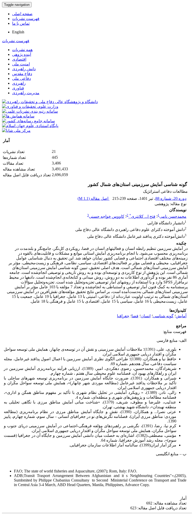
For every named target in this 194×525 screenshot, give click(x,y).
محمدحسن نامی (172, 216)
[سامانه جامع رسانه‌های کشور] (28, 121)
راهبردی (19, 83)
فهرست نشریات (25, 18)
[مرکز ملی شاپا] (16, 130)
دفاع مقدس (22, 73)
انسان (146, 316)
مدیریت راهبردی (25, 93)
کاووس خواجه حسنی (106, 216)
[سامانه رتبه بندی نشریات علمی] (30, 111)
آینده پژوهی (21, 54)
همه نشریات (22, 49)
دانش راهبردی (24, 69)
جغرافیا (123, 316)
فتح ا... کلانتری (142, 216)
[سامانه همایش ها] (18, 116)
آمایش (181, 316)
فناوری (18, 88)
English (18, 32)
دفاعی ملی (21, 78)
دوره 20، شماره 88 (170, 198)
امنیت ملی (21, 64)
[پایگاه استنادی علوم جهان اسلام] (30, 126)
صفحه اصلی (22, 14)
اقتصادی (19, 59)
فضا (135, 316)
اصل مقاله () (93, 198)
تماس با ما (21, 23)
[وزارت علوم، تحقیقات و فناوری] (30, 106)
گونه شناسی (163, 316)
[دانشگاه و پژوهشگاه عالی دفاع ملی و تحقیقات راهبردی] (50, 102)
